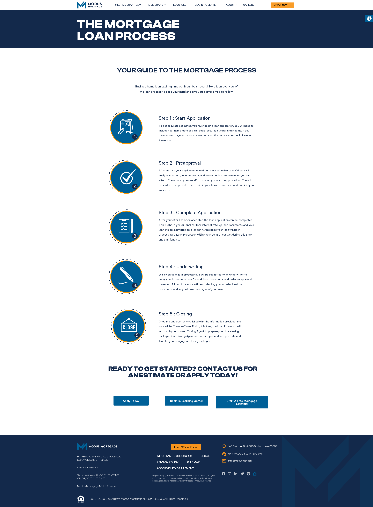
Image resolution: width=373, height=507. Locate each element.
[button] (369, 18)
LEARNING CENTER (206, 5)
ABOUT (230, 5)
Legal (205, 456)
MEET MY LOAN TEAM (128, 5)
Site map (193, 462)
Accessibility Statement (175, 468)
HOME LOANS (155, 5)
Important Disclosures (174, 456)
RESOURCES (179, 5)
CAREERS (248, 5)
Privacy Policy (167, 462)
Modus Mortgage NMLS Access (96, 486)
